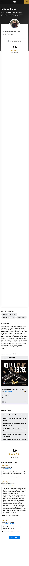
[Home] (14, 2)
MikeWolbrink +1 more (9, 484)
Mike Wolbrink (8, 391)
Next (25, 401)
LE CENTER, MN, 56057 (15, 41)
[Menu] (2, 2)
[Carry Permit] (3, 402)
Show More (14, 537)
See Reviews (14, 52)
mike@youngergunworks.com (12, 31)
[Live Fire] (5, 402)
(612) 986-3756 (9, 34)
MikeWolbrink (8, 468)
